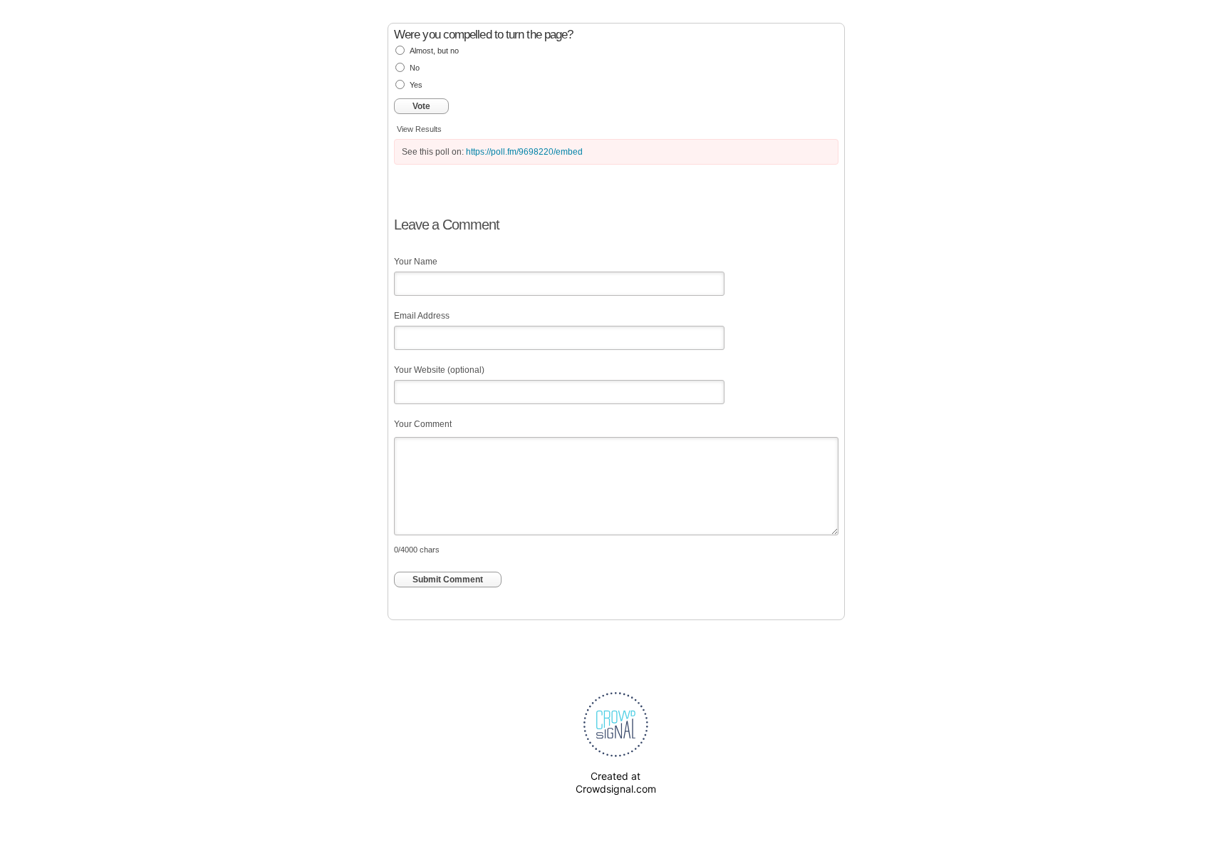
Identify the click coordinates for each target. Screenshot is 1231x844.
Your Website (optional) (439, 370)
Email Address (422, 316)
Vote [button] (421, 106)
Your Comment (423, 424)
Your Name (415, 262)
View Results (419, 129)
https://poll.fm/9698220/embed (524, 152)
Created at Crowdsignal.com (616, 782)
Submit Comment (447, 580)
